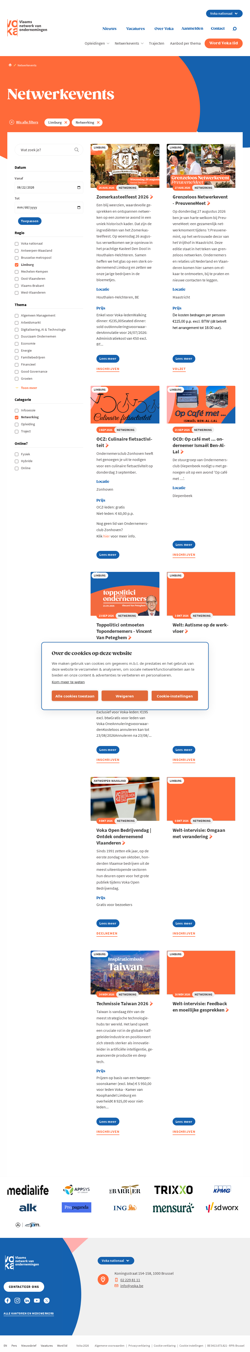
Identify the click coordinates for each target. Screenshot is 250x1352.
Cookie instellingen (191, 1345)
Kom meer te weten (68, 681)
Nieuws (109, 29)
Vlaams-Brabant (33, 285)
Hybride (27, 461)
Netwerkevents (127, 43)
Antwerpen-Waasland (37, 250)
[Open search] (237, 29)
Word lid (62, 1345)
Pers (14, 1345)
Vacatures (135, 29)
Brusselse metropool (36, 257)
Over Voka (164, 29)
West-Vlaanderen (33, 292)
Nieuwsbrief (28, 1345)
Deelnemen (106, 933)
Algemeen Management (38, 315)
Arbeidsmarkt (31, 322)
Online (26, 468)
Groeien (27, 378)
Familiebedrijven (33, 357)
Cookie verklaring (165, 1345)
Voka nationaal (32, 243)
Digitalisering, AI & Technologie (43, 329)
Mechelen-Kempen (35, 271)
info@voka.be (131, 1285)
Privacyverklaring (139, 1345)
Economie (28, 343)
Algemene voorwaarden (110, 1345)
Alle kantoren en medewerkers (29, 1313)
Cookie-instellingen (175, 695)
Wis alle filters (27, 122)
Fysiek (26, 454)
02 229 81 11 (130, 1279)
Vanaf (19, 178)
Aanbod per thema (185, 43)
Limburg (55, 122)
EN (5, 1345)
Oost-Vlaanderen (33, 278)
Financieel (28, 364)
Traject (26, 431)
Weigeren (125, 695)
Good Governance (34, 371)
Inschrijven (107, 369)
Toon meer (29, 387)
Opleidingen (95, 43)
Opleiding (28, 424)
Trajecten (156, 43)
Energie (26, 350)
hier (106, 536)
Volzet (179, 369)
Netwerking (85, 122)
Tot (17, 198)
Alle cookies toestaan (74, 695)
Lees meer (109, 359)
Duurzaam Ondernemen (39, 336)
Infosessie (28, 410)
